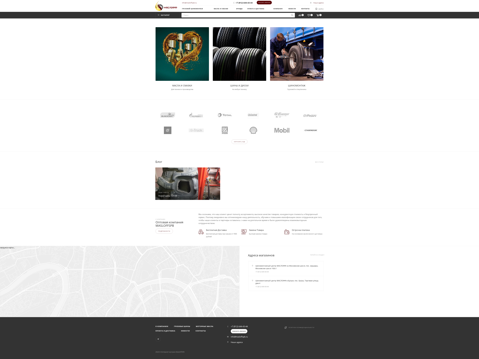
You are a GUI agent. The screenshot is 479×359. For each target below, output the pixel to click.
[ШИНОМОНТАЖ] (296, 54)
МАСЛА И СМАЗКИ (182, 85)
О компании (161, 326)
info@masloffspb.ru (189, 3)
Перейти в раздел (317, 255)
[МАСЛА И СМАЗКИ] (182, 54)
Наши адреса (318, 3)
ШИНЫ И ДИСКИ (239, 85)
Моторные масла (204, 326)
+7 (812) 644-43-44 (244, 2)
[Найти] (292, 15)
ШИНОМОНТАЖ (296, 85)
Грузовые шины (182, 326)
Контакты (201, 331)
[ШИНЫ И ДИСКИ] (239, 54)
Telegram (158, 339)
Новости (185, 331)
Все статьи (319, 162)
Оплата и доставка (165, 331)
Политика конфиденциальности (301, 327)
